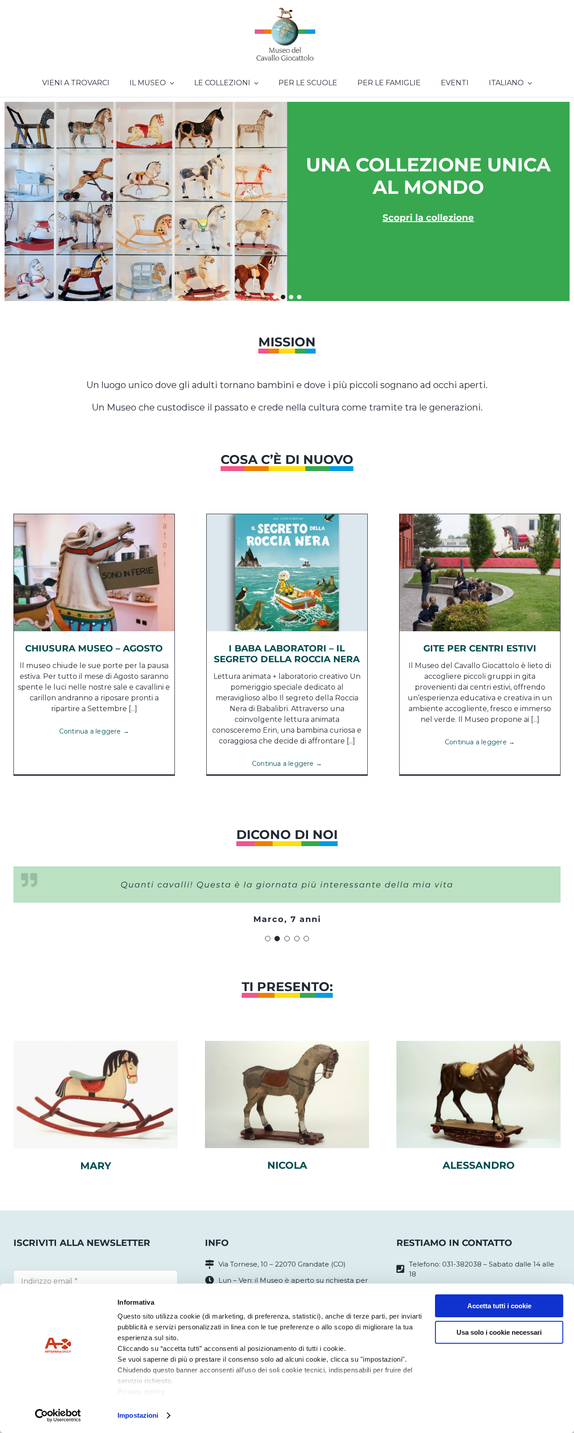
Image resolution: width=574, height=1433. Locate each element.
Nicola (287, 1165)
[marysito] (95, 1044)
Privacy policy (141, 1391)
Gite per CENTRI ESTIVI (479, 648)
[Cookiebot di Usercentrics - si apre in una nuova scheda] (58, 1415)
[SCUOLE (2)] (480, 517)
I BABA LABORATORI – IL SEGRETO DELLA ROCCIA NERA (287, 653)
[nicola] (287, 1044)
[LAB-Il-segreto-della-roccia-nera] (287, 517)
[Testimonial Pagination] (267, 938)
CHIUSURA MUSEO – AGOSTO (94, 648)
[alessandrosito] (478, 1044)
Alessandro (479, 1165)
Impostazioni (137, 1415)
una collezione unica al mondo (428, 176)
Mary (95, 1166)
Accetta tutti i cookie (499, 1306)
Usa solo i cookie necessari (499, 1332)
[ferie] (94, 517)
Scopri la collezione (428, 217)
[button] (275, 297)
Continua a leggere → (94, 731)
